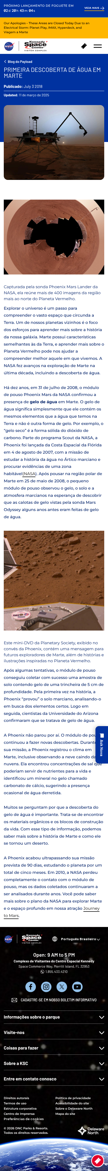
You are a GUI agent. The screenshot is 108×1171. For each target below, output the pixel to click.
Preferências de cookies (24, 1119)
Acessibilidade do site (72, 1103)
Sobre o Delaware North (74, 1109)
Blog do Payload (20, 61)
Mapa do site (65, 1114)
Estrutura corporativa (20, 1109)
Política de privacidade (73, 1098)
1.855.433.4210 (56, 971)
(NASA (28, 474)
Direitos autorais (16, 1098)
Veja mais (91, 8)
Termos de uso (15, 1103)
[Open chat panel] (101, 745)
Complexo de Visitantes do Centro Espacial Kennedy (54, 961)
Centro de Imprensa (19, 1114)
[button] (97, 46)
